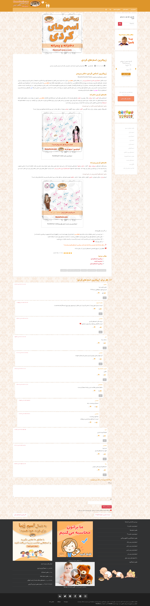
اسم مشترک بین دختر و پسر (62, 168)
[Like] (105, 293)
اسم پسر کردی (98, 261)
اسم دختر (125, 9)
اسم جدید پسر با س (131, 550)
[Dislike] (98, 293)
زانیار (82, 166)
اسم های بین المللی (129, 152)
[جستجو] (110, 9)
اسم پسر (133, 9)
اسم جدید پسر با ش (131, 546)
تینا (128, 70)
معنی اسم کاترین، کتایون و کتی (129, 538)
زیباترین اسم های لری (96, 259)
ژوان (67, 109)
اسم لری (132, 140)
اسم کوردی (63, 270)
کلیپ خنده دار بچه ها (69, 587)
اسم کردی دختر (96, 80)
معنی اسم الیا (45, 572)
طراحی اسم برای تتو (129, 168)
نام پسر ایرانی (53, 66)
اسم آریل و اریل (41, 568)
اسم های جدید (130, 160)
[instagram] (106, 9)
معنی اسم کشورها (129, 156)
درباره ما (66, 601)
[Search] (120, 24)
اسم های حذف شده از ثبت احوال (36, 580)
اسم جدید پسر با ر (132, 554)
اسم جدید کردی (91, 270)
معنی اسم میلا (133, 530)
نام (111, 499)
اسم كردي (84, 270)
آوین (97, 98)
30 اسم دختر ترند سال (131, 558)
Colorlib (110, 603)
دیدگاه (109, 483)
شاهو (72, 177)
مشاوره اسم (117, 9)
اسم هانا (104, 103)
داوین (90, 177)
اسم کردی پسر (87, 80)
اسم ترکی (131, 132)
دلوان (79, 98)
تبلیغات (59, 601)
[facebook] (75, 596)
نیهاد (90, 166)
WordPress (98, 603)
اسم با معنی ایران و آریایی (35, 584)
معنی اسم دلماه (44, 576)
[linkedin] (60, 596)
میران (102, 177)
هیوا (79, 166)
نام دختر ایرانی (61, 66)
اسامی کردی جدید (101, 270)
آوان (81, 109)
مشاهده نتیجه (126, 76)
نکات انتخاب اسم (129, 128)
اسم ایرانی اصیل (80, 66)
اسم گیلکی (131, 148)
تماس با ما (51, 601)
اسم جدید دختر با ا (132, 526)
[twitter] (65, 596)
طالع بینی (131, 164)
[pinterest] (70, 596)
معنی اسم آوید (133, 562)
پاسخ (105, 297)
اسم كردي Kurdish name (74, 270)
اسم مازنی (131, 144)
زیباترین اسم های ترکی (96, 264)
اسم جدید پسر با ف (132, 542)
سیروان (94, 166)
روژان (90, 98)
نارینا (127, 65)
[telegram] (80, 596)
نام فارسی (90, 66)
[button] (116, 68)
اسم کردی (131, 136)
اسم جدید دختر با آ (132, 534)
